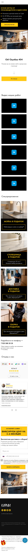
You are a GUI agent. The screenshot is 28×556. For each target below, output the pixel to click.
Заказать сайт (4, 550)
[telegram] (5, 510)
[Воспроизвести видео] (14, 105)
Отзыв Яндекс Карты (6, 405)
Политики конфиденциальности (19, 463)
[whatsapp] (7, 510)
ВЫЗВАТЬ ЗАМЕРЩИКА (13, 467)
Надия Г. (8, 384)
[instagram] (10, 510)
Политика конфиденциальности (8, 547)
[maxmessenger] (2, 510)
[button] (9, 25)
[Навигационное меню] (2, 2)
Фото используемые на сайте (7, 548)
